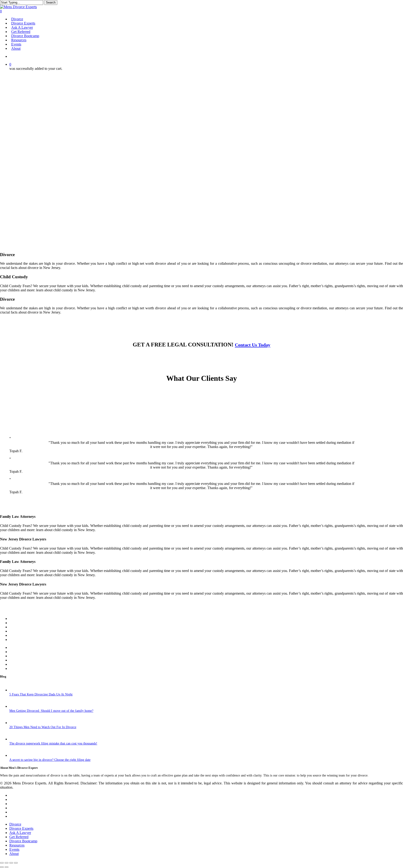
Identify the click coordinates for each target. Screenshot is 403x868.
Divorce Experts (23, 652)
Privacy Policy (22, 668)
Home (14, 619)
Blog (13, 640)
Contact (16, 627)
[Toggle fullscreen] (6, 863)
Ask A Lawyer (20, 833)
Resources (18, 631)
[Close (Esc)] (16, 863)
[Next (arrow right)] (6, 867)
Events (15, 635)
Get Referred (21, 660)
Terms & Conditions (26, 664)
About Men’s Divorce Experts (34, 623)
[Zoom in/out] (2, 863)
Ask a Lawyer (20, 656)
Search (51, 2)
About (14, 854)
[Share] (11, 863)
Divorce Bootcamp (23, 841)
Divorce (16, 647)
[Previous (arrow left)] (2, 867)
